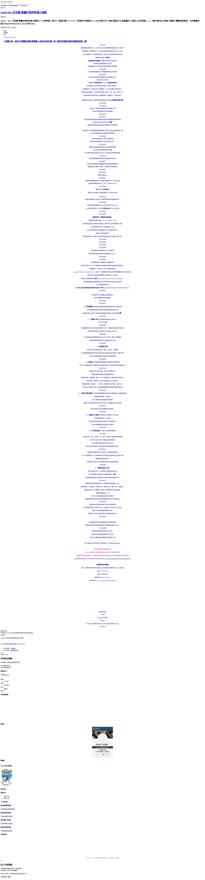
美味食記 (13, 648)
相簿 (5, 30)
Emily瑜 (3, 635)
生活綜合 (13, 27)
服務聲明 (118, 857)
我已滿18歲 (4, 876)
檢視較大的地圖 (102, 611)
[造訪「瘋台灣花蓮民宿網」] (6, 830)
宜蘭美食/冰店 (15, 650)
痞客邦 (11, 644)
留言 (15, 644)
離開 (9, 876)
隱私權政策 (111, 857)
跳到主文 (3, 17)
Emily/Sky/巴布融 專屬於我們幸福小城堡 (24, 12)
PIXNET (90, 857)
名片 (5, 34)
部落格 (6, 32)
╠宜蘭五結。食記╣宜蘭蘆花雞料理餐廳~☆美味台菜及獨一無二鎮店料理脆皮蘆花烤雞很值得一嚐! (45, 41)
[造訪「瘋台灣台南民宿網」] (6, 816)
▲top (2, 653)
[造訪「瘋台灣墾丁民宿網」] (6, 823)
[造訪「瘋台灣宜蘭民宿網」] (8, 809)
